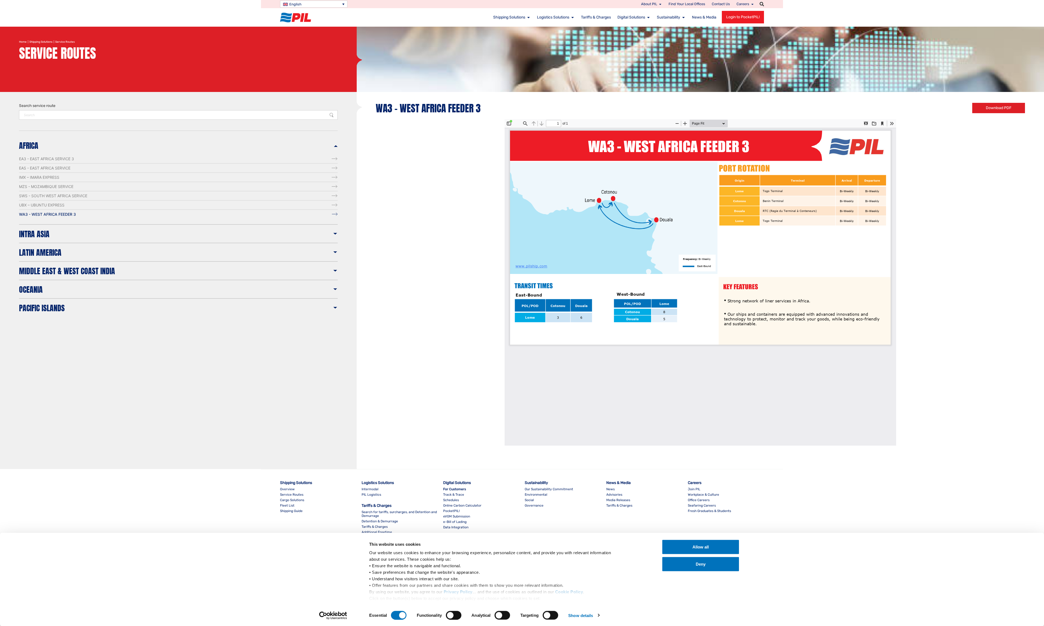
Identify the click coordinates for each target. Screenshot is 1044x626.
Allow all (700, 547)
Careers (743, 4)
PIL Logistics (371, 495)
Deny (701, 564)
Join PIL (694, 489)
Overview (287, 489)
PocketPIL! (451, 511)
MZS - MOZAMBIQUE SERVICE (46, 186)
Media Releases (618, 500)
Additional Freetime (377, 532)
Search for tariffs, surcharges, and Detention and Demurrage (399, 514)
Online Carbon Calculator (462, 505)
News (610, 489)
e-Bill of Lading (455, 522)
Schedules (451, 500)
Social (529, 500)
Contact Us (721, 4)
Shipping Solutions (509, 17)
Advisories (614, 495)
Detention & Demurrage (380, 521)
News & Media (704, 17)
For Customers (454, 489)
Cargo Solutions (292, 500)
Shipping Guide (291, 511)
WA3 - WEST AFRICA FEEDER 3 (47, 214)
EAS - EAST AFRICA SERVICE (44, 168)
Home (23, 42)
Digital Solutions (631, 17)
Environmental (536, 495)
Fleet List (287, 505)
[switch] (453, 615)
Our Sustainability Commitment (549, 489)
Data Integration (455, 527)
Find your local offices (687, 4)
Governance (534, 505)
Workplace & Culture (703, 495)
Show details (580, 615)
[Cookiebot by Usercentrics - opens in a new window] (333, 615)
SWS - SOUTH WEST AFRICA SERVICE (53, 195)
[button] (762, 4)
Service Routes (291, 495)
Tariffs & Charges (596, 17)
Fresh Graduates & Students (709, 511)
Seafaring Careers (702, 505)
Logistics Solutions (553, 17)
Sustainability (668, 17)
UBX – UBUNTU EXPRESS (41, 205)
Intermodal (370, 489)
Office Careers (699, 500)
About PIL (649, 4)
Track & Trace (453, 495)
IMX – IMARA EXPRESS (39, 177)
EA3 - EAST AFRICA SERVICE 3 (46, 158)
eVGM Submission (456, 516)
